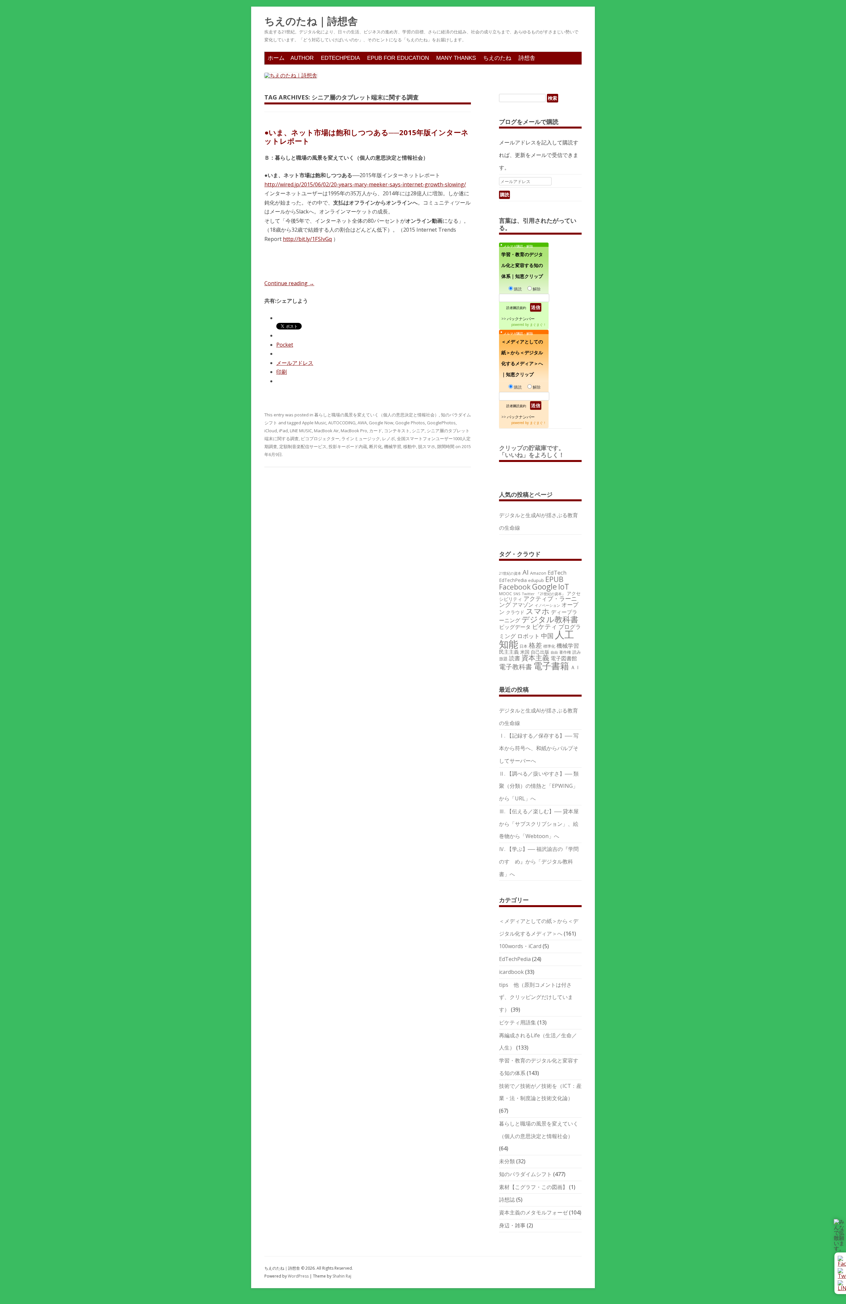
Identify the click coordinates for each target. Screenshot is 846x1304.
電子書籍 (551, 666)
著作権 (565, 652)
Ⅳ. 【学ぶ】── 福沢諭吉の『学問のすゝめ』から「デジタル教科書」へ (539, 861)
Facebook (515, 587)
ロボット (528, 636)
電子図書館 (564, 658)
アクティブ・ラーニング (538, 601)
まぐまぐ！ (538, 324)
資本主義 (535, 657)
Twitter (528, 593)
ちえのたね (497, 58)
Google (544, 586)
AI (525, 572)
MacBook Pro (354, 431)
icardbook (511, 972)
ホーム (276, 58)
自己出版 (540, 652)
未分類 (507, 1161)
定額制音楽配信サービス (303, 446)
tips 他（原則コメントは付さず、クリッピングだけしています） (536, 997)
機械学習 (392, 446)
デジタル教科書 (549, 619)
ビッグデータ (515, 627)
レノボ (388, 438)
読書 (514, 658)
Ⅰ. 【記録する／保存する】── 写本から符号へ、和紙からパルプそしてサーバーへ (539, 748)
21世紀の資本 (510, 573)
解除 (537, 289)
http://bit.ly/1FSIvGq (307, 239)
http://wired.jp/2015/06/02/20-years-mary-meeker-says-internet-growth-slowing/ (365, 184)
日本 (523, 646)
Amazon (538, 573)
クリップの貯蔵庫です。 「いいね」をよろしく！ (534, 451)
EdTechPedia (340, 58)
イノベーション (547, 605)
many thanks (456, 58)
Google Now (381, 423)
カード (375, 431)
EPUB (554, 579)
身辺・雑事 (512, 1225)
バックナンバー (521, 319)
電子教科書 (515, 666)
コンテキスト (397, 431)
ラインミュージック (360, 438)
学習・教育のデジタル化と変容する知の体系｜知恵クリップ (522, 265)
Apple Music (314, 423)
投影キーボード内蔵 (347, 446)
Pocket (284, 344)
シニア (418, 431)
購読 (518, 289)
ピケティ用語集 (517, 1022)
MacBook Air (326, 431)
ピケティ (544, 626)
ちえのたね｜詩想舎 (311, 21)
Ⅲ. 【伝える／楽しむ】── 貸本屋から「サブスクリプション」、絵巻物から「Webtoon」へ (539, 824)
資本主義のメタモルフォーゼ (533, 1212)
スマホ (538, 611)
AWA (362, 423)
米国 (524, 652)
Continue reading (289, 283)
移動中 (409, 446)
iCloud (270, 431)
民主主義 (509, 651)
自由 (554, 652)
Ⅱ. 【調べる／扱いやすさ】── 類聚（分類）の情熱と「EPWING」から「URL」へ (539, 786)
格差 (535, 645)
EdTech (557, 572)
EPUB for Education (398, 58)
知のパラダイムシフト (525, 1174)
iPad (283, 431)
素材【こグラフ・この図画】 (533, 1187)
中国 (547, 636)
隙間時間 (445, 446)
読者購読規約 (516, 307)
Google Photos (410, 423)
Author (302, 58)
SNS (516, 593)
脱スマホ (426, 446)
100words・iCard (520, 946)
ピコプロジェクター (320, 438)
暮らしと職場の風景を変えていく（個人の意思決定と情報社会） (376, 415)
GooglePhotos (441, 423)
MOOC (505, 593)
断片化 (375, 446)
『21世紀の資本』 (550, 593)
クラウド (515, 612)
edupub (536, 580)
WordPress (299, 1276)
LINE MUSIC (301, 431)
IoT (563, 586)
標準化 (549, 646)
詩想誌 (507, 1199)
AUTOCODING (342, 423)
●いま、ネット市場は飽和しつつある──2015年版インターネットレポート (366, 136)
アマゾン (522, 604)
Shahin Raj (341, 1276)
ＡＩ (575, 667)
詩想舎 (527, 58)
